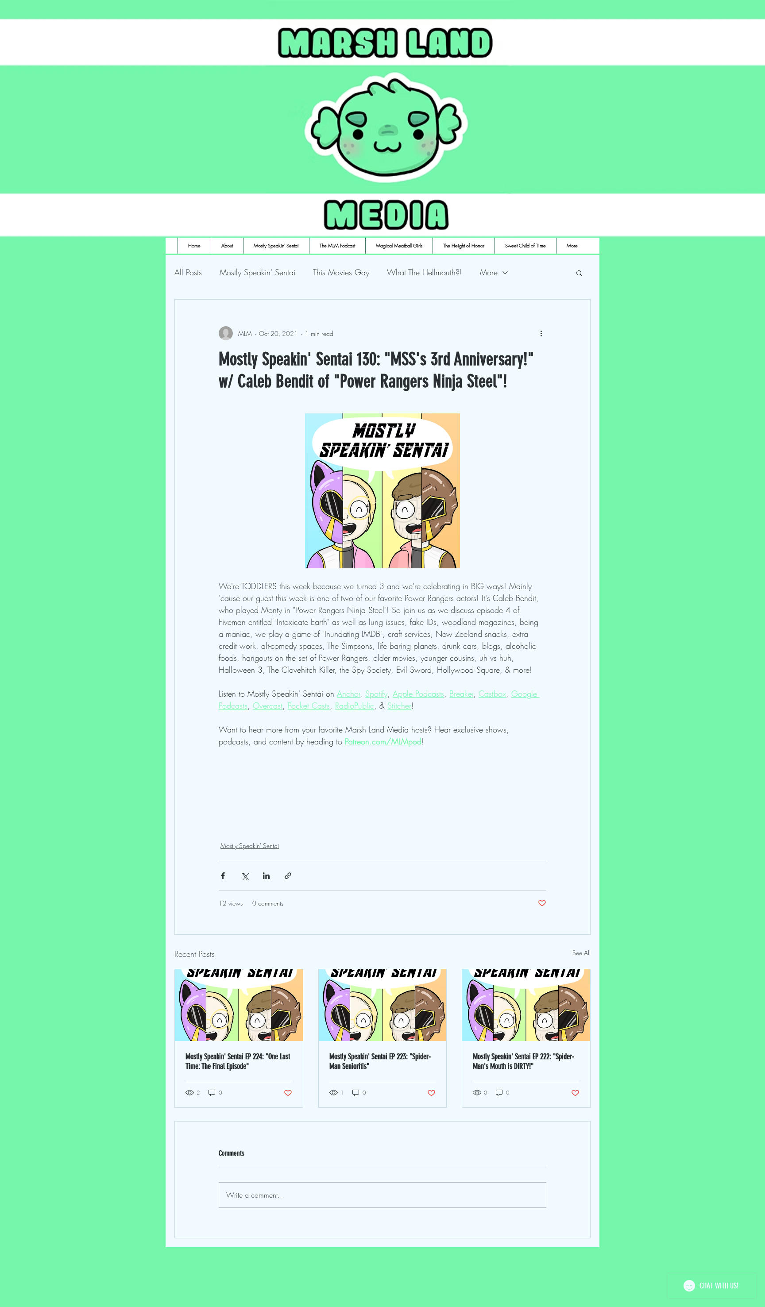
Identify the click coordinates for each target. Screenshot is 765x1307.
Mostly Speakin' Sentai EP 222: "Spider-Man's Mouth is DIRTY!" (523, 1061)
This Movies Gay (341, 272)
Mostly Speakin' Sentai (257, 272)
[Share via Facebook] (223, 875)
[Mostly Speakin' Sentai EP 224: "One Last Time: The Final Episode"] (239, 1005)
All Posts (188, 272)
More (489, 272)
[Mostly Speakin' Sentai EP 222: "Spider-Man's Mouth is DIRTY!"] (526, 1005)
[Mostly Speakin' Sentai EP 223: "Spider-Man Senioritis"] (383, 1005)
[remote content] (382, 783)
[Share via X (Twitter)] (244, 875)
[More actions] (541, 333)
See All (581, 952)
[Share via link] (288, 875)
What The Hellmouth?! (424, 272)
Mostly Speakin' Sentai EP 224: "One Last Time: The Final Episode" (237, 1061)
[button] (579, 272)
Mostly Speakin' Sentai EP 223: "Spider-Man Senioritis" (380, 1061)
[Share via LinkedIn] (266, 875)
